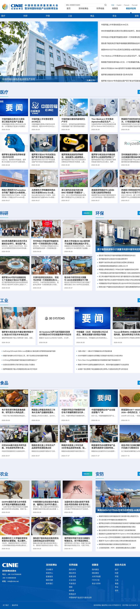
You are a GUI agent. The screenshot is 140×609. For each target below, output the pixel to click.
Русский (134, 5)
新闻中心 (49, 573)
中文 (112, 5)
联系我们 (49, 584)
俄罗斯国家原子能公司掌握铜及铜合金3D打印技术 (20, 369)
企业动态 (72, 580)
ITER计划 (95, 580)
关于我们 (6, 605)
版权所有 (15, 605)
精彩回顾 (49, 580)
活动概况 (49, 570)
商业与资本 (96, 584)
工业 (70, 16)
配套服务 (49, 577)
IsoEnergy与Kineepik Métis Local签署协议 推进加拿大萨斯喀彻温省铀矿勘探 (29, 351)
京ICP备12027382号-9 (130, 605)
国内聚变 (95, 570)
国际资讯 (72, 573)
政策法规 (72, 577)
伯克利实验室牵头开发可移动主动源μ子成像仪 (19, 365)
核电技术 (72, 594)
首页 (69, 9)
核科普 (71, 591)
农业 (114, 16)
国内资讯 (72, 570)
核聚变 (115, 9)
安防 (137, 16)
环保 (48, 16)
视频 (70, 587)
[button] (87, 80)
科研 (25, 16)
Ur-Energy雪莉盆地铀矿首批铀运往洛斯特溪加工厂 (20, 360)
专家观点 (72, 584)
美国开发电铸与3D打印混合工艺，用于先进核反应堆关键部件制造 (25, 356)
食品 (92, 16)
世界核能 (100, 9)
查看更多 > (87, 213)
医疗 (3, 16)
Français (126, 5)
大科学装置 (96, 577)
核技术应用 (131, 9)
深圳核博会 (83, 9)
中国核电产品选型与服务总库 (80, 598)
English (119, 5)
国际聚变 (95, 573)
